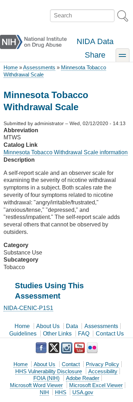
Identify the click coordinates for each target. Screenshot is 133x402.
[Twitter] (54, 348)
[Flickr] (92, 348)
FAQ (83, 334)
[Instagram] (66, 348)
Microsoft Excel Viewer (96, 385)
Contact (71, 364)
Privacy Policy (102, 364)
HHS (60, 392)
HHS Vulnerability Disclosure (48, 371)
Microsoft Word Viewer (36, 385)
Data (72, 326)
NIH (44, 392)
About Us (48, 326)
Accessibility (102, 371)
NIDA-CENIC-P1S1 (28, 308)
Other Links (57, 334)
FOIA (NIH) (46, 378)
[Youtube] (79, 348)
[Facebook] (41, 348)
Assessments (39, 67)
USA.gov (82, 392)
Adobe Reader (82, 378)
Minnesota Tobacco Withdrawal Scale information (66, 152)
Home (11, 67)
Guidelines (23, 334)
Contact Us (110, 334)
